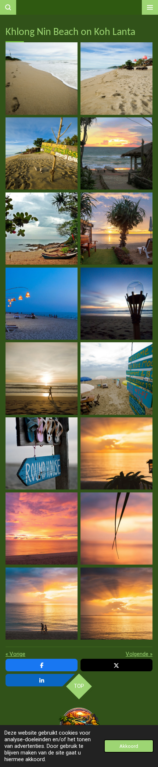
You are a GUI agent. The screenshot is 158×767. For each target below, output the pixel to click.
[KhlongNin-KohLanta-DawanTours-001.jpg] (41, 78)
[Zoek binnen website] (8, 7)
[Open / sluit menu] (150, 7)
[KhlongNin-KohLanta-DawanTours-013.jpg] (41, 528)
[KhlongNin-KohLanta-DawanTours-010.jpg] (116, 378)
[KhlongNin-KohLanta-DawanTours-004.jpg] (116, 153)
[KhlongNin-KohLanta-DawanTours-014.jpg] (116, 528)
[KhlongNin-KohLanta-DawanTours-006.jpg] (116, 228)
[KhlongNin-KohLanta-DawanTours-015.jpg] (41, 603)
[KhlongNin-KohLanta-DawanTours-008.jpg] (116, 303)
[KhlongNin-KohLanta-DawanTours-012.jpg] (116, 453)
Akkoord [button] (128, 746)
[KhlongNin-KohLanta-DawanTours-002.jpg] (116, 78)
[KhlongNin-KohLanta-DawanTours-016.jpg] (116, 603)
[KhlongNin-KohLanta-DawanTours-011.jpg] (41, 453)
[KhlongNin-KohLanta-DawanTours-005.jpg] (41, 228)
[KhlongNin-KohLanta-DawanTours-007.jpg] (41, 303)
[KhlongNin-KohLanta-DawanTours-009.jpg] (41, 378)
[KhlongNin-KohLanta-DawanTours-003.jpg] (41, 153)
